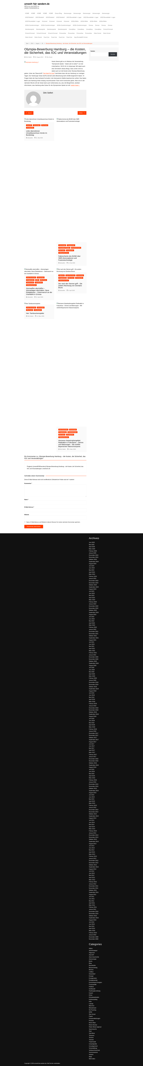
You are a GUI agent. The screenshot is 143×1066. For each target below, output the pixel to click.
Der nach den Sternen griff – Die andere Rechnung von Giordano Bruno (70, 286)
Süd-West (92, 1033)
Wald (90, 1056)
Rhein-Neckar (93, 1025)
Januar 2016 (92, 782)
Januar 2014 (92, 833)
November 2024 (93, 557)
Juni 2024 (92, 568)
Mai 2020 (91, 671)
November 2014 (93, 812)
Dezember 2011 (93, 886)
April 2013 (92, 852)
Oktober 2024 (93, 559)
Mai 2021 (91, 646)
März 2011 (92, 905)
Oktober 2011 (93, 890)
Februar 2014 (93, 831)
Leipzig (91, 1003)
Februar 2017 (93, 754)
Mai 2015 (91, 799)
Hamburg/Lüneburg (94, 991)
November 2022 (93, 608)
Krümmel (44, 21)
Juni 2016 (92, 771)
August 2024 (92, 563)
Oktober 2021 (93, 635)
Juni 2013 (92, 848)
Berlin (90, 961)
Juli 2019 (91, 693)
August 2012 (92, 869)
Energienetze (93, 978)
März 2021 (92, 650)
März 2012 (92, 879)
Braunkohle (92, 965)
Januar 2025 (92, 553)
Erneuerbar (62, 33)
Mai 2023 (91, 595)
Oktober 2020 (93, 661)
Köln (90, 1001)
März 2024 (92, 574)
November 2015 (93, 786)
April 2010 (92, 928)
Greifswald (92, 989)
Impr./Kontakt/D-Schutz (81, 37)
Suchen (93, 51)
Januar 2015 (92, 807)
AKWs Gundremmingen (32, 25)
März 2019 (92, 701)
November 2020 (93, 659)
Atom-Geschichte (31, 277)
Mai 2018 (91, 722)
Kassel (91, 993)
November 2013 (93, 837)
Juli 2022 (91, 616)
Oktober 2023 (93, 585)
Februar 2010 (93, 932)
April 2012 (92, 877)
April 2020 (92, 674)
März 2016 (92, 778)
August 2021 (92, 640)
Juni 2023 (92, 593)
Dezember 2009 (93, 937)
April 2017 (92, 750)
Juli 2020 (91, 667)
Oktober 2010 (93, 915)
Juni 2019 (92, 695)
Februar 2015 (93, 805)
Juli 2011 (91, 896)
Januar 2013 (92, 858)
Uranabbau (72, 29)
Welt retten (92, 1058)
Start (90, 1031)
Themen (91, 1039)
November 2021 (93, 633)
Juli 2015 (91, 795)
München (91, 1005)
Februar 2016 (93, 780)
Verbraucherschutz (63, 252)
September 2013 (94, 841)
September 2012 (94, 867)
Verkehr (91, 1054)
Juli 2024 (91, 566)
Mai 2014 (91, 824)
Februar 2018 (93, 729)
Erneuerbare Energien (64, 247)
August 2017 (92, 742)
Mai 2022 (91, 621)
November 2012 (93, 862)
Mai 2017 (91, 748)
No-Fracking (92, 1010)
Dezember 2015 (93, 784)
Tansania (91, 1035)
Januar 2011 (92, 909)
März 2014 (92, 828)
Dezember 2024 (93, 555)
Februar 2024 (93, 576)
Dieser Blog (58, 13)
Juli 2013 (91, 845)
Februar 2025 (93, 551)
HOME (27, 13)
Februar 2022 (93, 627)
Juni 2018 (92, 720)
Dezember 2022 (93, 606)
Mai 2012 (91, 875)
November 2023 (93, 583)
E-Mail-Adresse (29, 507)
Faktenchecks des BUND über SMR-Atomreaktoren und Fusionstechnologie (69, 258)
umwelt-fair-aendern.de (36, 3)
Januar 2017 (92, 756)
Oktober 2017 (93, 737)
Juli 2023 (91, 591)
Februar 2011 (93, 907)
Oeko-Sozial (97, 33)
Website (26, 514)
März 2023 (92, 599)
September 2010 (94, 918)
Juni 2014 (92, 822)
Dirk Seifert (29, 57)
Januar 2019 (92, 705)
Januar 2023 (92, 604)
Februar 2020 (93, 678)
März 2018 (92, 727)
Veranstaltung (93, 1048)
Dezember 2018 (93, 708)
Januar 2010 (92, 934)
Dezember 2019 (93, 682)
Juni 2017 (92, 746)
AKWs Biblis (75, 21)
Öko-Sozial (49, 57)
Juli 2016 (91, 769)
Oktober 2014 (93, 814)
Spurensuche (30, 282)
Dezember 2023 (93, 580)
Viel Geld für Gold (48, 73)
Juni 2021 (92, 644)
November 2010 (93, 913)
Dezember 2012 (93, 860)
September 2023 (94, 587)
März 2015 (92, 803)
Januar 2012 (92, 884)
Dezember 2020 (93, 657)
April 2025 (92, 546)
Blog (90, 963)
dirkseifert (30, 137)
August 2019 (92, 691)
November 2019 (93, 684)
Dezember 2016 (93, 758)
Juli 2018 (91, 718)
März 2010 (92, 930)
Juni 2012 (92, 873)
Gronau (91, 25)
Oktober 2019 (93, 686)
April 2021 (92, 648)
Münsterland (92, 1008)
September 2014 (94, 816)
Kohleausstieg (93, 999)
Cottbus (91, 972)
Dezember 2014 (93, 809)
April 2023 (92, 597)
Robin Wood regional (95, 1027)
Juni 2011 (92, 898)
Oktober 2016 (93, 763)
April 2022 (92, 623)
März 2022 (92, 625)
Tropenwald (92, 1041)
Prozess (91, 1020)
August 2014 (92, 818)
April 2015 (92, 801)
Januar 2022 (92, 629)
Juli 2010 (91, 922)
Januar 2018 (92, 731)
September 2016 (94, 765)
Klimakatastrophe (76, 247)
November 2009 (93, 939)
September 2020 (94, 663)
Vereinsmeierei (93, 1052)
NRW (37, 280)
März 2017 (92, 752)
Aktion (91, 948)
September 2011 (94, 892)
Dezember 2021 (93, 631)
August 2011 (92, 894)
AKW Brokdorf (29, 17)
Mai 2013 (91, 850)
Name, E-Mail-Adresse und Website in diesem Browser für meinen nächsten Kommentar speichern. (53, 522)
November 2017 (93, 735)
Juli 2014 (91, 820)
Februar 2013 (93, 856)
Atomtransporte (29, 29)
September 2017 (94, 739)
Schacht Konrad (108, 29)
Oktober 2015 (93, 788)
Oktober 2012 (93, 865)
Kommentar (28, 483)
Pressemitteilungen (94, 1018)
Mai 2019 (91, 697)
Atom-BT (29, 125)
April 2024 (92, 572)
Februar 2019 (93, 703)
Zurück (30, 113)
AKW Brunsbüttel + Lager (74, 17)
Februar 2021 (93, 652)
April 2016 (92, 775)
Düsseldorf (92, 974)
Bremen (91, 969)
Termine (91, 1037)
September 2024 (94, 561)
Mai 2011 (91, 901)
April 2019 (92, 699)
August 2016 (92, 767)
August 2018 (92, 716)
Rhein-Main (92, 1022)
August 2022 (92, 614)
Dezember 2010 (93, 911)
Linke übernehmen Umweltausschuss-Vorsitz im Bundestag (36, 133)
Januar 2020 (92, 680)
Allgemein (61, 275)
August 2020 (92, 665)
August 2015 (92, 792)
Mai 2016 (91, 773)
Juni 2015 (92, 797)
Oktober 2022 (93, 610)
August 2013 (92, 843)
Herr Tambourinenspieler (35, 313)
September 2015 (94, 790)
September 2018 (94, 714)
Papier (91, 1016)
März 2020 (92, 676)
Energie (91, 976)
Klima (90, 995)
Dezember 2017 (93, 733)
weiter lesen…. (75, 85)
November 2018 (93, 710)
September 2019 (94, 688)
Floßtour (91, 986)
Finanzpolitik (92, 984)
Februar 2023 (93, 602)
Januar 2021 (92, 655)
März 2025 (92, 549)
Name (26, 499)
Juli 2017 (91, 744)
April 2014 (92, 826)
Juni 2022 (92, 619)
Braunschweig (93, 967)
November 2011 (93, 888)
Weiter (81, 113)
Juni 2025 (92, 542)
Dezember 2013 (93, 835)
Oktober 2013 (93, 839)
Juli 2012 (91, 871)
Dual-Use (46, 37)
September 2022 (94, 612)
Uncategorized (93, 1046)
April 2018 (92, 725)
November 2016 (93, 761)
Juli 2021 (91, 642)
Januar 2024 (92, 578)
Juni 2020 (92, 669)
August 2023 (92, 589)
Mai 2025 (91, 544)
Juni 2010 (92, 924)
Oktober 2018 (93, 712)
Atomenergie (67, 13)
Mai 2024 (91, 570)
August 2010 (92, 920)
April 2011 (92, 903)
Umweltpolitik (30, 127)
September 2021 (94, 638)
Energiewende (71, 245)
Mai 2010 (91, 926)
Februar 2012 (93, 881)
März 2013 (92, 854)
